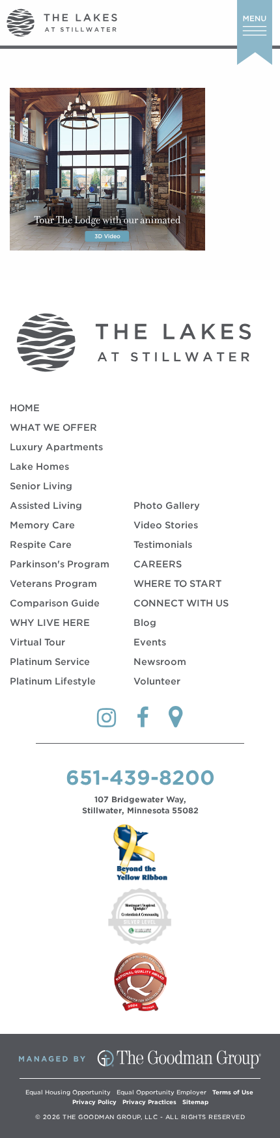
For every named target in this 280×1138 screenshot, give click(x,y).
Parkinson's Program (59, 564)
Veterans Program (53, 583)
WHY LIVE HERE (50, 622)
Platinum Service (50, 662)
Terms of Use (232, 1092)
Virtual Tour (37, 642)
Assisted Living (46, 505)
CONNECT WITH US (181, 603)
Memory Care (42, 525)
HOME (25, 408)
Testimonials (162, 544)
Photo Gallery (166, 505)
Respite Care (41, 544)
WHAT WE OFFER (53, 427)
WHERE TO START (177, 583)
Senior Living (41, 486)
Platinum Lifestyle (53, 681)
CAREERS (157, 564)
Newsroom (159, 662)
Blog (144, 622)
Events (149, 642)
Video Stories (165, 525)
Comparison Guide (55, 603)
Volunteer (156, 681)
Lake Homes (39, 466)
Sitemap (195, 1101)
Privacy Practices (149, 1101)
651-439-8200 (140, 777)
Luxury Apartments (56, 447)
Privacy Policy (94, 1101)
